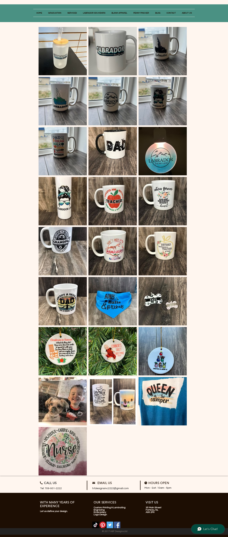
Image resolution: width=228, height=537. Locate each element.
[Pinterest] (102, 525)
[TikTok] (95, 525)
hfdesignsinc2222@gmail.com (110, 488)
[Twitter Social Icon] (110, 525)
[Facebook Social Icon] (117, 525)
